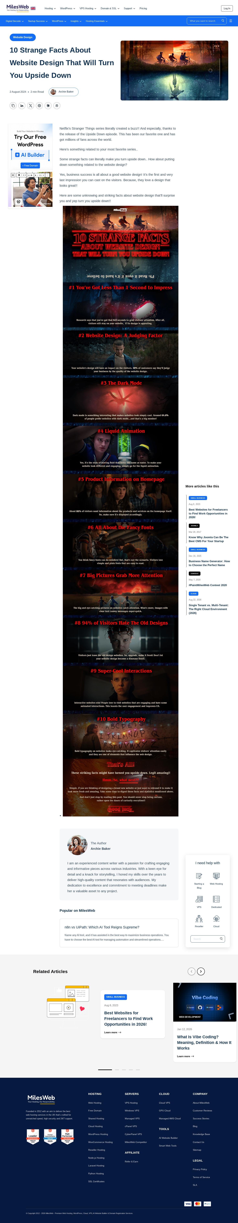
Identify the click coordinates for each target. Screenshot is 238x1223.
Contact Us (198, 1142)
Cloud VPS (164, 1103)
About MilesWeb (201, 1103)
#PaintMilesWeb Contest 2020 (208, 585)
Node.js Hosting (96, 1158)
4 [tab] (131, 1069)
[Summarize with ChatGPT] (39, 105)
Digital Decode (13, 21)
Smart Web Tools (167, 1145)
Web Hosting (94, 1103)
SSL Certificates (96, 1181)
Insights (75, 21)
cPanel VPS (131, 1126)
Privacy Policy (200, 1169)
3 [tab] (124, 1069)
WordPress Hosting (98, 1134)
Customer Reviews (202, 1110)
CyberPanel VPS (133, 1134)
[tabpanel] (102, 1022)
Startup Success (36, 21)
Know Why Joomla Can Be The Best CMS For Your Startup (208, 539)
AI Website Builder (168, 1138)
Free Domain (95, 1110)
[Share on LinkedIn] (21, 105)
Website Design (22, 37)
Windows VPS (132, 1110)
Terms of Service (201, 1177)
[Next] (201, 971)
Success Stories (201, 1118)
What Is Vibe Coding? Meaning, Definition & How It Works (204, 1042)
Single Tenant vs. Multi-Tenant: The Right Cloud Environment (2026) (209, 609)
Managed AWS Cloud (170, 1118)
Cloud (193, 594)
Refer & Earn (131, 1161)
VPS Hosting (131, 1103)
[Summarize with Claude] (48, 105)
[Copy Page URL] (13, 105)
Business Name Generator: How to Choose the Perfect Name (209, 563)
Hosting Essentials (95, 21)
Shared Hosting (96, 1118)
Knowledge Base (201, 1134)
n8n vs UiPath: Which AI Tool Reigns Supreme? (102, 927)
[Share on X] (30, 105)
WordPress (57, 21)
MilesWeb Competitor (136, 1142)
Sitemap (197, 1150)
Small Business (198, 498)
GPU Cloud (164, 1110)
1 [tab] (105, 1069)
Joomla (194, 526)
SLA (195, 1185)
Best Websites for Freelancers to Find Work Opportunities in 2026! (208, 513)
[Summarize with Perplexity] (56, 105)
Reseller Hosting (96, 1150)
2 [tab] (117, 1069)
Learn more (110, 1032)
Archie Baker (66, 91)
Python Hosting (96, 1173)
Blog (195, 1126)
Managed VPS (132, 1118)
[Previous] (191, 971)
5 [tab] (138, 1069)
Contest (194, 574)
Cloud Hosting (95, 1126)
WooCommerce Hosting (100, 1142)
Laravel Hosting (96, 1165)
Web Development (190, 1017)
